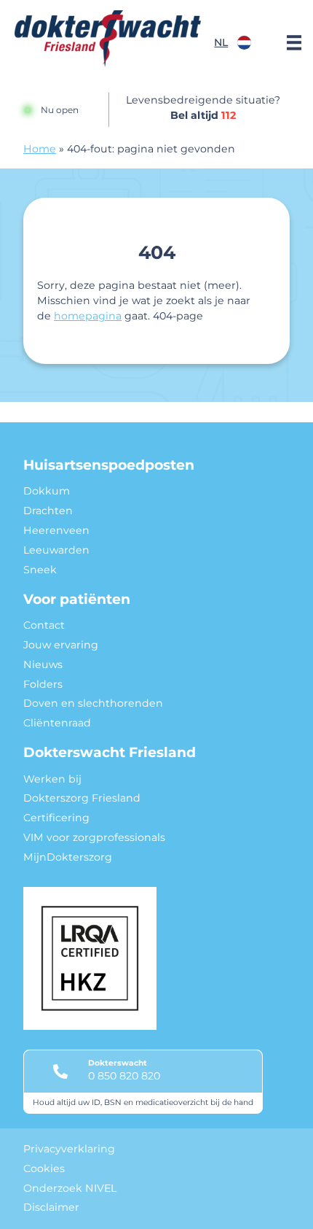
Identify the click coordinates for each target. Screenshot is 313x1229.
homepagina (88, 315)
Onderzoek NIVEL (69, 1188)
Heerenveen (56, 530)
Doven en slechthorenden (93, 703)
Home (39, 148)
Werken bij (52, 779)
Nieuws (43, 664)
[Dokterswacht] (108, 38)
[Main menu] (294, 42)
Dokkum (46, 490)
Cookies (44, 1168)
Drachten (48, 510)
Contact (44, 625)
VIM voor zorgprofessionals (94, 837)
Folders (43, 684)
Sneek (40, 569)
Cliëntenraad (57, 722)
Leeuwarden (56, 550)
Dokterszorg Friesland (81, 798)
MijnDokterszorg (67, 857)
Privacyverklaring (69, 1148)
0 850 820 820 (124, 1075)
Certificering (56, 817)
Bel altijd (203, 115)
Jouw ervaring (60, 644)
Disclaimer (51, 1207)
